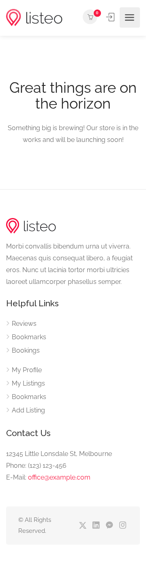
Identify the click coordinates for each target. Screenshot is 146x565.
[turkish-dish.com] (34, 17)
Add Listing (28, 410)
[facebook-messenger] (109, 526)
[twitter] (82, 526)
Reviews (24, 323)
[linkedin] (96, 526)
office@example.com (59, 477)
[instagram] (123, 526)
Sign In (111, 17)
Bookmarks (29, 337)
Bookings (26, 350)
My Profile (27, 370)
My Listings (28, 383)
